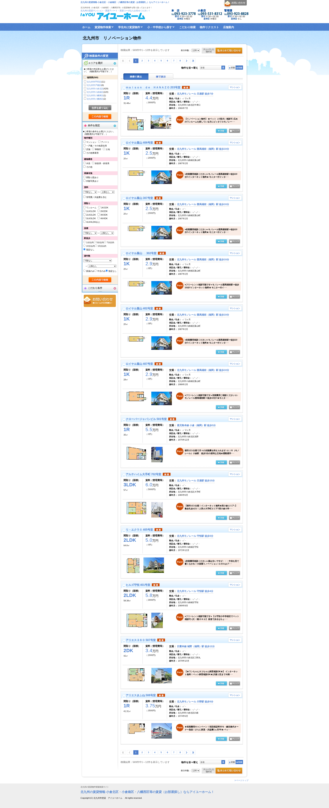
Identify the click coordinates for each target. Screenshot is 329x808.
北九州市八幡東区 (95, 95)
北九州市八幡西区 (95, 99)
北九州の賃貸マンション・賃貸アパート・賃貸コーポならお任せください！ (115, 10)
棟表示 (160, 76)
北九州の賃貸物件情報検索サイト (95, 787)
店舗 (88, 149)
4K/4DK (104, 218)
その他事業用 (92, 153)
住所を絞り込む (100, 107)
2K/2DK (104, 211)
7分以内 (110, 242)
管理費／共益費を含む (96, 197)
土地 (108, 149)
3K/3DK (104, 215)
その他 (89, 167)
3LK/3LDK (91, 218)
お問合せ (100, 301)
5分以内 (100, 242)
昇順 (232, 68)
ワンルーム (91, 207)
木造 (88, 163)
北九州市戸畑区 (94, 85)
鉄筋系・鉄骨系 (102, 163)
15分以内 (102, 246)
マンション (91, 142)
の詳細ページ (221, 131)
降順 (239, 68)
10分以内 (90, 246)
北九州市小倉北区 (95, 88)
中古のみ (101, 271)
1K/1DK (104, 207)
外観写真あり (92, 181)
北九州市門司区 (94, 82)
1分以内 (90, 242)
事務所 (98, 149)
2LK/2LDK (91, 215)
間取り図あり (92, 177)
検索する (100, 117)
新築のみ (90, 271)
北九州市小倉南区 (95, 92)
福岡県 (92, 77)
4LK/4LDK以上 (93, 222)
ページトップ (242, 780)
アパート (105, 142)
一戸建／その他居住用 (96, 146)
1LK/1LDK (91, 211)
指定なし (90, 249)
